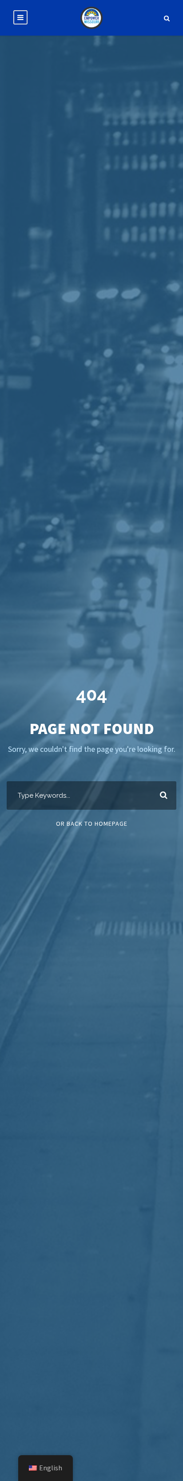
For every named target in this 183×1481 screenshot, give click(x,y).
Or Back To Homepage (91, 824)
